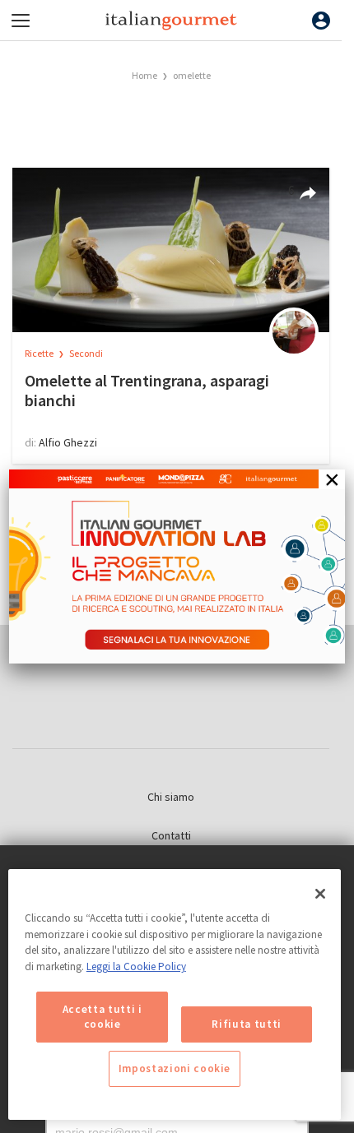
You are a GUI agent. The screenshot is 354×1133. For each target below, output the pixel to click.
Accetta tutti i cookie (102, 1016)
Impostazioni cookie (175, 1068)
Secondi (86, 353)
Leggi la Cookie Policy (136, 966)
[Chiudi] (320, 894)
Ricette (40, 353)
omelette (192, 75)
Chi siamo (170, 796)
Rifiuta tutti (247, 1024)
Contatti (171, 835)
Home (144, 75)
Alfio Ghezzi (68, 442)
